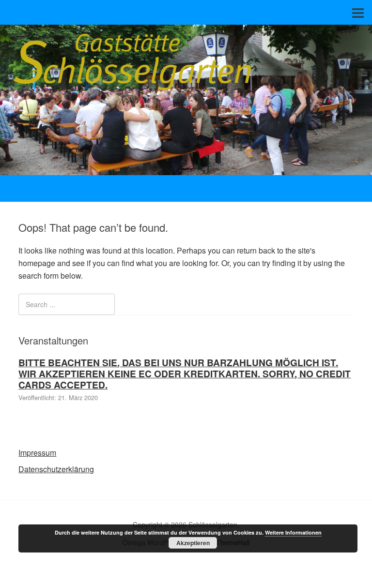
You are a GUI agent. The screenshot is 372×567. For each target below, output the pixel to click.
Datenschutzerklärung (56, 469)
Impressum (37, 452)
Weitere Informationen (293, 532)
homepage (36, 263)
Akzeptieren (193, 542)
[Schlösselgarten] (186, 166)
